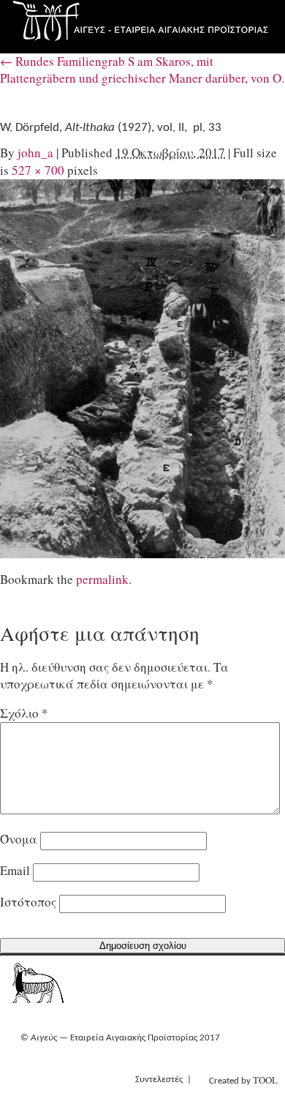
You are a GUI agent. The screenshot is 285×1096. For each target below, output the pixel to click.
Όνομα (18, 838)
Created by (243, 1079)
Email (15, 870)
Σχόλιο (24, 713)
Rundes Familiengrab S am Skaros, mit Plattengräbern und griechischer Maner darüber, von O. (142, 69)
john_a (35, 152)
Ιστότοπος (28, 901)
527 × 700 (38, 170)
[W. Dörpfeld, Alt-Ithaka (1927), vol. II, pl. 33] (142, 368)
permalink (102, 579)
